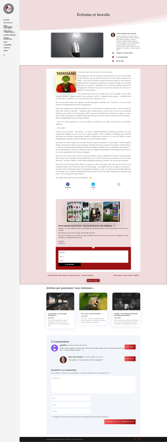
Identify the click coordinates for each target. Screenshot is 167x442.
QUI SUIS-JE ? (8, 23)
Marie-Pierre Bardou (129, 33)
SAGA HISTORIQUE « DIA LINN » (7, 27)
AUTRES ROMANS (9, 35)
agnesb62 (63, 345)
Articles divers (127, 53)
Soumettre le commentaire (120, 421)
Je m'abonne (69, 264)
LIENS (5, 50)
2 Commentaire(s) (122, 57)
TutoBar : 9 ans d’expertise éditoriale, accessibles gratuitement (126, 314)
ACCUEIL (6, 20)
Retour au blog (92, 280)
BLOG (5, 42)
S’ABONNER (7, 45)
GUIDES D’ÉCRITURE (7, 38)
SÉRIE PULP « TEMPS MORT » (9, 31)
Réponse (130, 347)
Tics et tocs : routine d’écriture (91, 313)
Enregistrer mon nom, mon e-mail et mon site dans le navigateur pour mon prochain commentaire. (81, 416)
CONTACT (6, 48)
